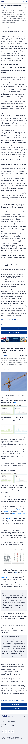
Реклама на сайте (14, 725)
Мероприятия (14, 727)
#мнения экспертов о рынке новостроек (10, 319)
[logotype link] (4, 2)
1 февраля (6, 511)
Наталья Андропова (4, 7)
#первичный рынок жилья (7, 700)
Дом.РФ (16, 402)
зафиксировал (17, 569)
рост (16, 572)
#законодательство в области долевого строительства (13, 322)
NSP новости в (13, 328)
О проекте (4, 726)
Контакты (3, 724)
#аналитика (3, 324)
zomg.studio (4, 741)
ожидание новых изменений (19, 513)
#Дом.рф (16, 700)
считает (7, 628)
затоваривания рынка (6, 577)
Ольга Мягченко (4, 355)
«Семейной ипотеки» (19, 509)
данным (9, 518)
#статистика (10, 697)
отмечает (3, 581)
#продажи (22, 700)
